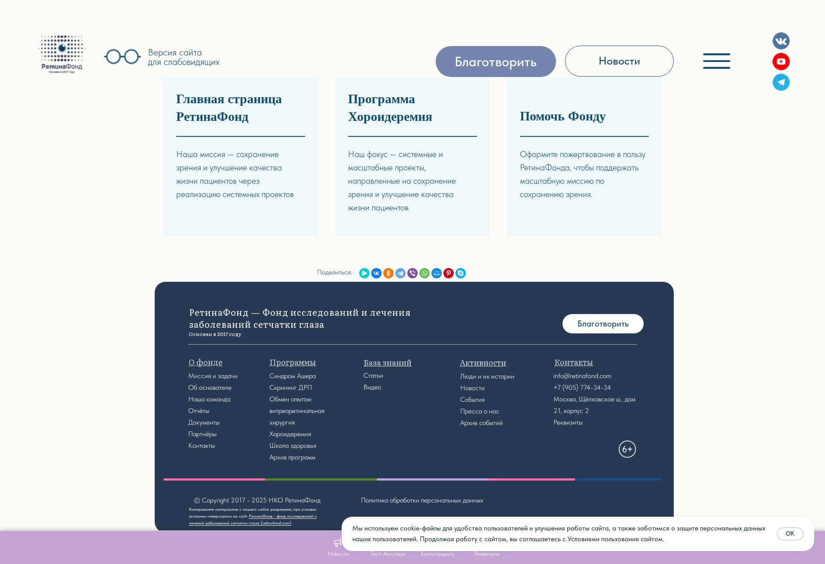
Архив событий (481, 423)
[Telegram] (400, 273)
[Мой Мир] (436, 273)
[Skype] (460, 273)
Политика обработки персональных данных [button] (422, 500)
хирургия (282, 422)
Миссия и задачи (213, 376)
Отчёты (198, 411)
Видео (372, 387)
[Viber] (412, 273)
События (472, 399)
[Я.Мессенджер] (364, 273)
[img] (62, 54)
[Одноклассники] (388, 273)
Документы (204, 422)
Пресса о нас (479, 411)
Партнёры (202, 434)
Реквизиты (568, 422)
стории (504, 376)
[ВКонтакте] (376, 273)
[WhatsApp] (424, 273)
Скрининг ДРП (290, 387)
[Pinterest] (448, 273)
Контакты (201, 445)
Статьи (373, 375)
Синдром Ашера (292, 376)
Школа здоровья (292, 445)
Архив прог (285, 457)
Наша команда (209, 399)
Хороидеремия (290, 434)
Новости (472, 388)
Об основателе (210, 387)
